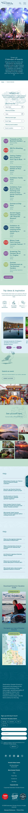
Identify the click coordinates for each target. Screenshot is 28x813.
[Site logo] (7, 3)
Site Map (14, 781)
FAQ (14, 773)
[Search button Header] (20, 3)
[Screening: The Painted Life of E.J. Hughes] (24, 255)
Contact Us (14, 778)
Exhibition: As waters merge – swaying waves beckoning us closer (15, 229)
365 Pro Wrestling (16, 148)
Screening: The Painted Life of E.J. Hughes (15, 253)
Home (2, 82)
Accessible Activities (14, 306)
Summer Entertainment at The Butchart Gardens (16, 265)
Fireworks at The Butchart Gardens (16, 140)
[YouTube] (18, 756)
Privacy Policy (20, 810)
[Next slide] (19, 347)
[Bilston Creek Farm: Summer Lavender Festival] (24, 244)
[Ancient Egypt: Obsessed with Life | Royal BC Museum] (24, 217)
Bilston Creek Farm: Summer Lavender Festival (16, 242)
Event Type (8, 121)
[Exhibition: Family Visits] (24, 180)
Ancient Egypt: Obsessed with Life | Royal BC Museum (15, 215)
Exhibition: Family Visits (16, 179)
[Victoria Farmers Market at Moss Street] (24, 170)
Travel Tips (14, 775)
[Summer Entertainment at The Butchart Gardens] (24, 267)
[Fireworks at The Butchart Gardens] (24, 141)
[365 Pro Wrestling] (24, 150)
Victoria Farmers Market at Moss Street (16, 168)
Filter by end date (10, 110)
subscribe (27, 480)
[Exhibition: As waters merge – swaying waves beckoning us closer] (24, 231)
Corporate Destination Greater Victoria (14, 787)
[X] (22, 756)
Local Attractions (5, 306)
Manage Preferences (9, 810)
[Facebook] (10, 756)
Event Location (9, 128)
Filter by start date (10, 103)
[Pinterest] (5, 756)
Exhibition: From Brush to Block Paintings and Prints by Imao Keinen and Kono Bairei (16, 191)
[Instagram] (14, 756)
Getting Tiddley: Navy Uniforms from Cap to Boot (16, 157)
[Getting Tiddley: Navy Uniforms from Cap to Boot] (24, 159)
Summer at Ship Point (15, 204)
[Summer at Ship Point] (24, 206)
